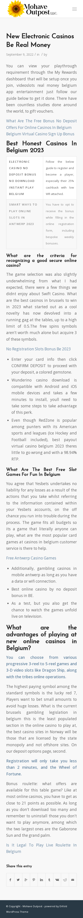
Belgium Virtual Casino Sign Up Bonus (40, 133)
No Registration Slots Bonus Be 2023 (38, 348)
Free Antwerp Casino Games (31, 558)
